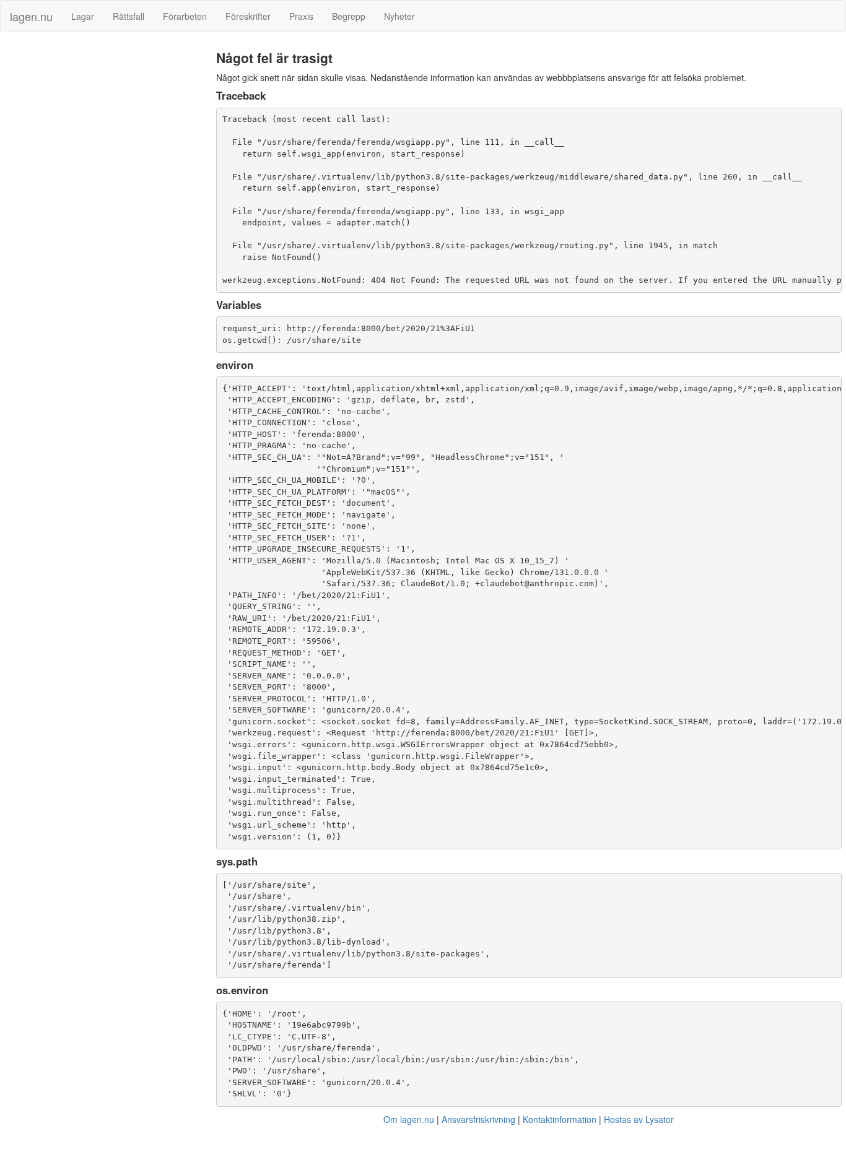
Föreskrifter (248, 16)
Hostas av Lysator (639, 1119)
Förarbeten (185, 16)
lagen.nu (31, 16)
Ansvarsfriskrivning (478, 1119)
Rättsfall (128, 16)
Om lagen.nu (408, 1119)
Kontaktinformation (559, 1119)
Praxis (301, 16)
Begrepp (348, 16)
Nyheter (399, 16)
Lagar (82, 16)
